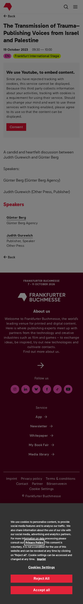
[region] (41, 553)
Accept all (41, 590)
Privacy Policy (34, 542)
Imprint (41, 559)
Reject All (41, 578)
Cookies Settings (41, 567)
